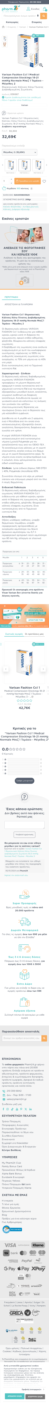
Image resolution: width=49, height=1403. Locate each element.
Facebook (3, 1109)
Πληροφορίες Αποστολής (15, 1125)
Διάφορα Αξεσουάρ (21, 209)
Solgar (37, 1302)
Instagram (8, 1109)
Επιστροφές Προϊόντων (14, 1129)
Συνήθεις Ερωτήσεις (13, 1136)
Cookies (7, 1351)
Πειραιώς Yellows (11, 1181)
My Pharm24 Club (11, 1163)
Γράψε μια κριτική (24, 781)
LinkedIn (31, 1109)
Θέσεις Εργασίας (11, 1208)
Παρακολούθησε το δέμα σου (18, 1132)
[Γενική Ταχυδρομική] (23, 1286)
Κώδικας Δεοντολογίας (25, 1351)
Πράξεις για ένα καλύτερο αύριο (19, 1219)
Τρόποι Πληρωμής (11, 1122)
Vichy (32, 1306)
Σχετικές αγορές (14, 634)
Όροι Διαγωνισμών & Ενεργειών (19, 1147)
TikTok (12, 1109)
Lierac (20, 1302)
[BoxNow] (12, 1294)
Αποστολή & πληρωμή (19, 304)
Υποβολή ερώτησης (24, 835)
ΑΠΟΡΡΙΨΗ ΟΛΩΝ (35, 1397)
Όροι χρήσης (12, 1348)
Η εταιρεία (7, 1201)
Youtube (17, 1109)
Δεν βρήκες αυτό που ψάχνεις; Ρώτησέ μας (24, 815)
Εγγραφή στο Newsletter (15, 1143)
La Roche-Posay (20, 1306)
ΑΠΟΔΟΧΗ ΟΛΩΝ (15, 1396)
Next (46, 165)
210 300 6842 (14, 1091)
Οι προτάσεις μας (34, 634)
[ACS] (36, 1294)
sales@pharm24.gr (17, 1099)
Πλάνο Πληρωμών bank (16, 1184)
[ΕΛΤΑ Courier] (11, 1286)
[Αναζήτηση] (43, 16)
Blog (4, 1215)
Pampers (41, 1306)
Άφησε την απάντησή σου (16, 875)
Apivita (28, 1302)
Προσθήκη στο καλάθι (29, 181)
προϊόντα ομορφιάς (12, 1080)
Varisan (24, 105)
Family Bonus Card (12, 1166)
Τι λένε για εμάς (10, 1204)
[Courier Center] (24, 1294)
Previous (2, 165)
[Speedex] (36, 1286)
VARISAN (34, 329)
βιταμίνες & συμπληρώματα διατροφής (22, 1077)
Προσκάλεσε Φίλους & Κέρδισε (18, 1170)
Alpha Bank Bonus (12, 1174)
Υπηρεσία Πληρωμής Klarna (16, 1188)
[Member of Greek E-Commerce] (16, 1312)
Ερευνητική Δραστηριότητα (16, 1211)
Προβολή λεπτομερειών (31, 1389)
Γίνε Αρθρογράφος (12, 1222)
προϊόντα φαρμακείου (30, 1074)
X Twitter (26, 1109)
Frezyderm (9, 1302)
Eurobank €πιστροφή (13, 1177)
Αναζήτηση (44, 1038)
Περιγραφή (11, 297)
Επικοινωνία (8, 1139)
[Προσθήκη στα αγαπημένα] (44, 181)
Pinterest (21, 1109)
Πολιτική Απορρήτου (31, 1348)
